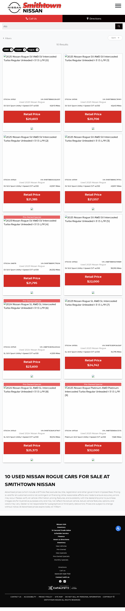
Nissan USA (61, 524)
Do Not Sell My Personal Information (83, 597)
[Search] (119, 26)
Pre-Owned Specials (61, 556)
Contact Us (16, 597)
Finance (61, 536)
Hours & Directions (61, 539)
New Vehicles (61, 546)
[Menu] (118, 6)
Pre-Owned (61, 549)
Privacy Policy (46, 597)
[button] (118, 528)
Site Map (59, 597)
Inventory (61, 527)
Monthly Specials (61, 560)
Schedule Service (61, 533)
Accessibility (30, 597)
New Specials (61, 553)
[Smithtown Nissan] (34, 7)
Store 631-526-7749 (62, 574)
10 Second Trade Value (61, 530)
